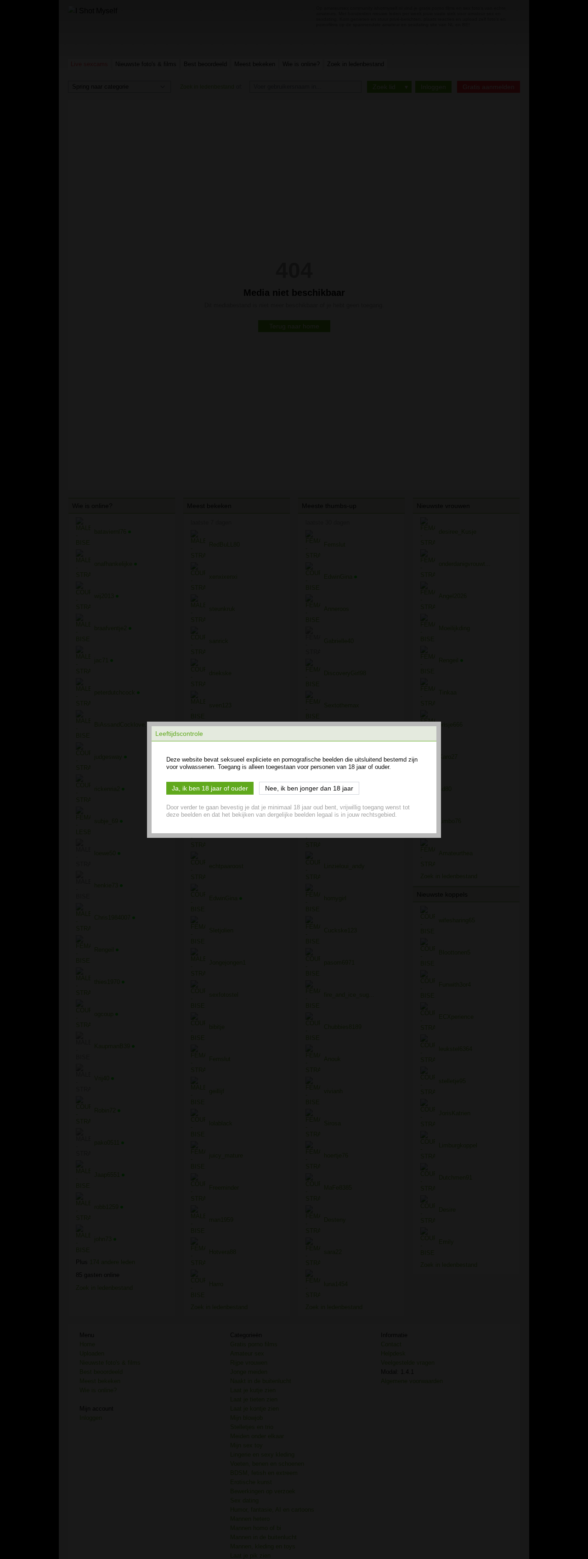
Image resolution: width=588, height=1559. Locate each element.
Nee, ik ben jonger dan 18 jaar (309, 788)
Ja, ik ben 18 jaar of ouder (210, 788)
